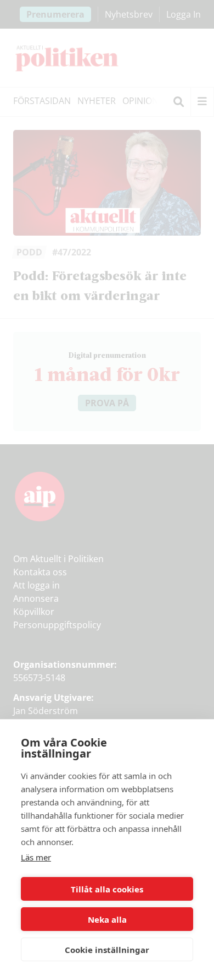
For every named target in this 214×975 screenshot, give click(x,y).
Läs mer (36, 857)
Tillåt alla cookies (107, 889)
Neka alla (107, 919)
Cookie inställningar (107, 949)
